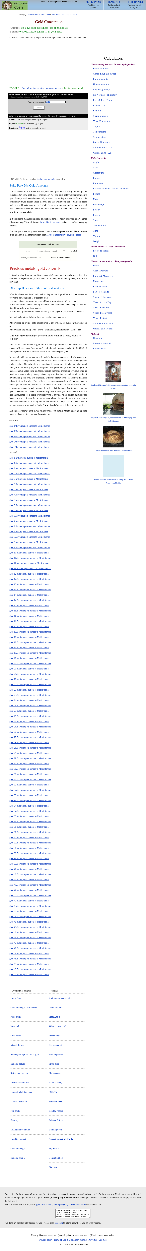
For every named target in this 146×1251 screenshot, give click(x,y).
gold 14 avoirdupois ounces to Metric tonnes (29, 595)
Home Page (16, 998)
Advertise (93, 1240)
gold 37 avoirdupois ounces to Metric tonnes (29, 837)
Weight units (99, 153)
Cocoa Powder (100, 270)
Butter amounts (101, 68)
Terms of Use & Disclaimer (66, 1240)
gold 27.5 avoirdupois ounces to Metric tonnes (30, 737)
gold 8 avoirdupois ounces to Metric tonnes (28, 531)
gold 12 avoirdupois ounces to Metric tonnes (29, 574)
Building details (18, 1064)
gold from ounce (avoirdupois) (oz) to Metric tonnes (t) (61, 1204)
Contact (83, 1240)
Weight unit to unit (102, 328)
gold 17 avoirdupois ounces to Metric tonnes (29, 626)
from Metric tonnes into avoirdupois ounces (41, 88)
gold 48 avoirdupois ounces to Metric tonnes (29, 953)
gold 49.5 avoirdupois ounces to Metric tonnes (30, 969)
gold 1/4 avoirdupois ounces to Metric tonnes (29, 426)
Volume (97, 236)
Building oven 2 (18, 1158)
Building (44, 2)
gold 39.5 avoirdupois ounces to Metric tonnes (30, 864)
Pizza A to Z (54, 1017)
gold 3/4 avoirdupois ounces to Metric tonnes (29, 447)
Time (95, 231)
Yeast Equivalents (102, 121)
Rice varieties (100, 286)
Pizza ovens (16, 1017)
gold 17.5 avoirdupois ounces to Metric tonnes (30, 632)
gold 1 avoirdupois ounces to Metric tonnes (28, 458)
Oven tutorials (55, 1007)
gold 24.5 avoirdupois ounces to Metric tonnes (30, 705)
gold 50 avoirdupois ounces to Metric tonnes (29, 974)
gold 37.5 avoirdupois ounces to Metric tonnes (30, 842)
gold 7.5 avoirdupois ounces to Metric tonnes (29, 526)
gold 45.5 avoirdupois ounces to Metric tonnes (30, 927)
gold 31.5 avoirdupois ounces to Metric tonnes (30, 779)
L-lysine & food (56, 1120)
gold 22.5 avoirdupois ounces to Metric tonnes (30, 684)
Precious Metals (101, 251)
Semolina (98, 110)
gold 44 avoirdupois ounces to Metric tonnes (29, 911)
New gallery (16, 1026)
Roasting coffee (56, 1054)
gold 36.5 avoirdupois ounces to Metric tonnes (30, 832)
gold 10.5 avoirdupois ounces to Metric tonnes (30, 558)
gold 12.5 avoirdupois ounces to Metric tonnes (30, 579)
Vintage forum (17, 1045)
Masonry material (102, 343)
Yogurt (96, 126)
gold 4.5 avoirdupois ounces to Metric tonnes (29, 494)
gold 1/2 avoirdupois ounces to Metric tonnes (29, 436)
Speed (96, 220)
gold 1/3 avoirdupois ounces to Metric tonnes (29, 431)
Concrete (97, 338)
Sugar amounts (100, 116)
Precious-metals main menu (39, 14)
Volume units (100, 147)
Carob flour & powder (104, 74)
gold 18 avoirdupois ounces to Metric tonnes (29, 637)
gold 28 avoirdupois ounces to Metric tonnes (29, 742)
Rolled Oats (99, 105)
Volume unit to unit (103, 323)
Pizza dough (54, 1035)
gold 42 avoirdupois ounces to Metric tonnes (29, 890)
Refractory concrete (19, 1073)
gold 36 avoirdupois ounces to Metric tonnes (29, 827)
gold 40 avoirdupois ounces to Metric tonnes (29, 869)
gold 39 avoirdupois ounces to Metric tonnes (29, 858)
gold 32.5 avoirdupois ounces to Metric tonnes (30, 790)
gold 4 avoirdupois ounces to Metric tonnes (28, 489)
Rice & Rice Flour (102, 100)
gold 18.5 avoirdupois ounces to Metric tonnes (30, 642)
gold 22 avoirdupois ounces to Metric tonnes (29, 679)
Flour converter (68, 2)
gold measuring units (46, 179)
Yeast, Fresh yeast (102, 313)
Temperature (99, 132)
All (76, 2)
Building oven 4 (56, 1129)
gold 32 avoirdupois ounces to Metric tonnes (29, 784)
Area (95, 167)
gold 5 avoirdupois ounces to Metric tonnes (28, 500)
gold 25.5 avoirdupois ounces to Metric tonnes (30, 716)
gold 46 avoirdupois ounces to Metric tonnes (29, 932)
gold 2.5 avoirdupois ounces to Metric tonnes (29, 473)
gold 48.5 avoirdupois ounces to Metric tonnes (30, 958)
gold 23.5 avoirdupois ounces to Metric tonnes (30, 695)
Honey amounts (101, 84)
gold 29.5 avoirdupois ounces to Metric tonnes (30, 758)
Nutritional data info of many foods (135, 5)
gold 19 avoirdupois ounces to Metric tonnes (29, 647)
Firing (58, 2)
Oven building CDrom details (24, 1007)
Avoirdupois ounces (69, 14)
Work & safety (55, 1082)
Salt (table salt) (101, 292)
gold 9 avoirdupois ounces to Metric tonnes (28, 542)
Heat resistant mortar (20, 1082)
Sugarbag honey (101, 89)
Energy (97, 178)
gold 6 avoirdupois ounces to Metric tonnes (28, 510)
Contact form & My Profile (61, 1139)
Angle (96, 162)
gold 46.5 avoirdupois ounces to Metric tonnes (30, 937)
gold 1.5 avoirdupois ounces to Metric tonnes (29, 463)
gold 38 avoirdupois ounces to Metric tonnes (29, 848)
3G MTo (53, 1092)
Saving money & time (20, 1129)
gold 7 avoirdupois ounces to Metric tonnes (28, 521)
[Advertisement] (48, 62)
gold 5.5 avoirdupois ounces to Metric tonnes (29, 505)
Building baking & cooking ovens (114, 5)
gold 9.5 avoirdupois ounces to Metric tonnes (29, 547)
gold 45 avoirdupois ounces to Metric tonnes (29, 922)
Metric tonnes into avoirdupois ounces (63, 235)
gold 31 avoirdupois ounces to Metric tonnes (29, 774)
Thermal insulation (19, 1101)
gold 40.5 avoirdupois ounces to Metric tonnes (30, 874)
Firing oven (54, 1064)
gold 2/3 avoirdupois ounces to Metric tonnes (29, 441)
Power (96, 209)
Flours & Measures (103, 276)
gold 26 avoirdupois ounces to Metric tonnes (29, 721)
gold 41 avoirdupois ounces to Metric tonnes (29, 879)
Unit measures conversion (60, 998)
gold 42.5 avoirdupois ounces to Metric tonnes (30, 895)
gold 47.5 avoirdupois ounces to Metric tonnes (30, 948)
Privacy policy (45, 1240)
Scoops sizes (99, 137)
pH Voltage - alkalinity (105, 95)
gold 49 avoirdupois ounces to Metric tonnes (29, 964)
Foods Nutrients (101, 142)
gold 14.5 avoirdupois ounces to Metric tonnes (30, 600)
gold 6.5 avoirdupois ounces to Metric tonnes (29, 516)
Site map (53, 1167)
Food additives (55, 1101)
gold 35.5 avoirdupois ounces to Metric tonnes (30, 821)
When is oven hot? (57, 1026)
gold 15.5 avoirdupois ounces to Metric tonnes (30, 610)
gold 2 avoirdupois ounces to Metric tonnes (28, 468)
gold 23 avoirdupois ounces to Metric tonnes (29, 690)
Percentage (98, 204)
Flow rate (98, 183)
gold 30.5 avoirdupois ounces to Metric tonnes (30, 769)
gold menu (56, 14)
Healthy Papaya (56, 1111)
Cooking (51, 2)
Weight (96, 241)
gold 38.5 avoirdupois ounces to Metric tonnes (30, 853)
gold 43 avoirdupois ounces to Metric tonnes (29, 900)
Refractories (99, 348)
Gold (95, 256)
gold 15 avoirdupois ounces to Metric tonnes (29, 605)
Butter (96, 265)
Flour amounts (100, 79)
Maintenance (54, 1073)
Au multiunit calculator (50, 222)
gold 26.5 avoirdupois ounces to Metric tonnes (30, 726)
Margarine (98, 281)
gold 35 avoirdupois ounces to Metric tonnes (29, 816)
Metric (96, 199)
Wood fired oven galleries (93, 5)
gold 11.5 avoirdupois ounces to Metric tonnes (30, 568)
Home (15, 5)
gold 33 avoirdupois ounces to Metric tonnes (29, 795)
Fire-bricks (15, 1111)
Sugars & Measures (103, 297)
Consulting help (56, 1158)
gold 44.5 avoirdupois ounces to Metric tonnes (30, 916)
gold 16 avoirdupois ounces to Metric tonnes (29, 616)
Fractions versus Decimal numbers (111, 188)
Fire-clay (15, 1120)
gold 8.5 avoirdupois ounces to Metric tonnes (29, 537)
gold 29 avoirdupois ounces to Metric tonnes (29, 753)
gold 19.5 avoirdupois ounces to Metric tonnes (30, 653)
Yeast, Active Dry (102, 302)
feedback (59, 1223)
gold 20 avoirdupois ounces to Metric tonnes (29, 658)
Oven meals (16, 1035)
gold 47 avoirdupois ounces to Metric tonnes (29, 943)
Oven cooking (55, 1045)
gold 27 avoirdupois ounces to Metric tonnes (29, 732)
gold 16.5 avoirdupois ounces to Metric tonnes (30, 621)
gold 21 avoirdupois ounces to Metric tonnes (29, 668)
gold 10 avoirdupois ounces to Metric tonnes (29, 552)
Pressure (97, 215)
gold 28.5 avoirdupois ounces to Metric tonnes (30, 748)
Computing (99, 173)
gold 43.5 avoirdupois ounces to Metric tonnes (30, 906)
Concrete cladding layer (21, 1092)
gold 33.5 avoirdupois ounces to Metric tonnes (30, 800)
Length (96, 194)
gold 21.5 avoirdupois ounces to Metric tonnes (30, 674)
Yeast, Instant (100, 318)
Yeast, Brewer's (101, 307)
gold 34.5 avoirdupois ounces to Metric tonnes (30, 811)
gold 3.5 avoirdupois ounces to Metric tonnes (29, 484)
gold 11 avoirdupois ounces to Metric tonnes (29, 563)
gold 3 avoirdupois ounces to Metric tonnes (28, 479)
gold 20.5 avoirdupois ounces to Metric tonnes (30, 663)
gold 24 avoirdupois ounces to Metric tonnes (29, 700)
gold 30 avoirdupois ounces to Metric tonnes (29, 763)
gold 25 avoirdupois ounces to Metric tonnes (29, 711)
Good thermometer (19, 1139)
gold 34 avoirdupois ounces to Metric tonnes (29, 806)
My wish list (54, 1148)
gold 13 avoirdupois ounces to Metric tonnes (29, 584)
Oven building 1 (18, 1148)
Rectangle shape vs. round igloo (25, 1054)
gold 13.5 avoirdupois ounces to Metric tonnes (30, 589)
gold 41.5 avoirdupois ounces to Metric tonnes (30, 885)
